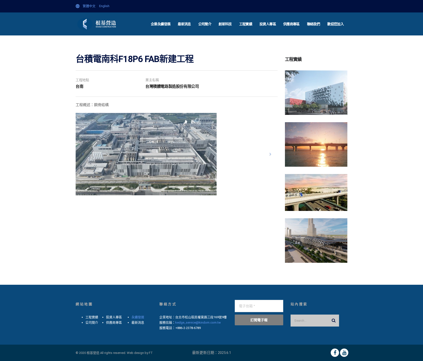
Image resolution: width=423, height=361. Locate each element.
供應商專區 (291, 24)
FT (151, 353)
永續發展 (137, 317)
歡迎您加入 (335, 24)
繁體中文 (89, 6)
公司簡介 (204, 24)
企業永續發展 (160, 24)
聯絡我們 (313, 24)
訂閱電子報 (259, 319)
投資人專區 (267, 24)
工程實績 (245, 24)
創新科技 (225, 24)
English (104, 6)
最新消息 (184, 24)
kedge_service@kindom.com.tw (198, 322)
